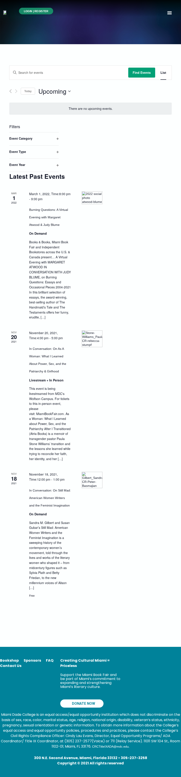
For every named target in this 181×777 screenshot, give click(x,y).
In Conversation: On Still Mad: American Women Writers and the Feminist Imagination (50, 498)
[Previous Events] (10, 91)
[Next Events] (16, 91)
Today (28, 91)
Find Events (142, 72)
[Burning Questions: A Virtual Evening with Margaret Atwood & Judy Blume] (92, 201)
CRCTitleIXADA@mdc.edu (110, 746)
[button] (169, 12)
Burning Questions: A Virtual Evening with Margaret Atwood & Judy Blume (48, 217)
